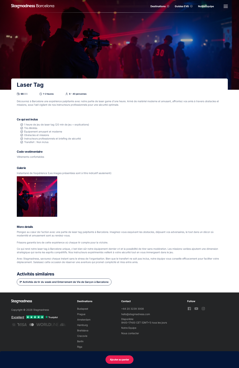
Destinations (158, 6)
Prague (81, 314)
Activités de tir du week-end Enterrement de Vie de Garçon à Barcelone (65, 281)
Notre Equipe (206, 6)
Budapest (82, 308)
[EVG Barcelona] (23, 6)
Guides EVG (182, 6)
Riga (79, 346)
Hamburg (82, 324)
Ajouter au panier (119, 359)
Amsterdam (83, 319)
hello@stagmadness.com (135, 314)
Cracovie (82, 335)
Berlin (80, 341)
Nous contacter (130, 333)
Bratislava (82, 330)
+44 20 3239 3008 (132, 308)
